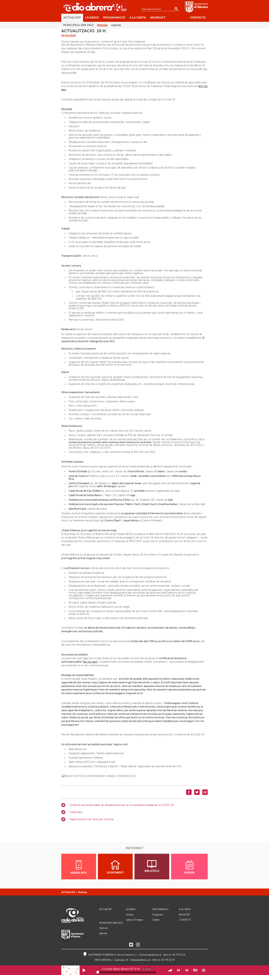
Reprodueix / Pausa (84, 970)
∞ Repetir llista (195, 970)
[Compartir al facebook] (189, 792)
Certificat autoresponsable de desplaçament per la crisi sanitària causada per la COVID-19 (122, 805)
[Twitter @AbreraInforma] (131, 945)
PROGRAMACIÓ (160, 909)
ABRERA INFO (78, 872)
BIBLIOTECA (152, 871)
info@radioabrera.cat (140, 960)
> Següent (187, 970)
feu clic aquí (90, 661)
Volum (170, 970)
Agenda (103, 933)
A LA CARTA (184, 909)
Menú (203, 970)
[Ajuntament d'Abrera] (196, 7)
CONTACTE (185, 920)
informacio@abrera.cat (150, 955)
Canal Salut (76, 812)
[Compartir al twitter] (197, 792)
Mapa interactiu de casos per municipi (92, 819)
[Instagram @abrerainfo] (138, 945)
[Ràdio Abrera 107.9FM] (95, 7)
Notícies (82, 892)
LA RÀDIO (131, 909)
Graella (155, 920)
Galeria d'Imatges (134, 920)
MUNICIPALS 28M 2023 (111, 923)
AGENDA (189, 872)
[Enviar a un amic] (205, 792)
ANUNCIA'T (184, 915)
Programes (157, 914)
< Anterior (178, 970)
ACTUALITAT (68, 892)
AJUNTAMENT (115, 872)
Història (129, 914)
